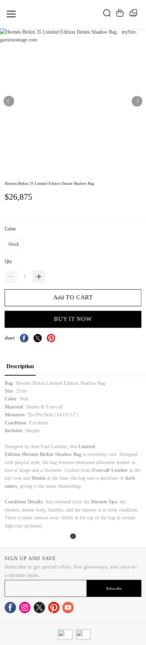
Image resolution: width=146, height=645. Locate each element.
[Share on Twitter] (37, 338)
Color (11, 229)
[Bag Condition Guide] (48, 423)
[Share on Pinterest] (51, 338)
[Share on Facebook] (24, 338)
